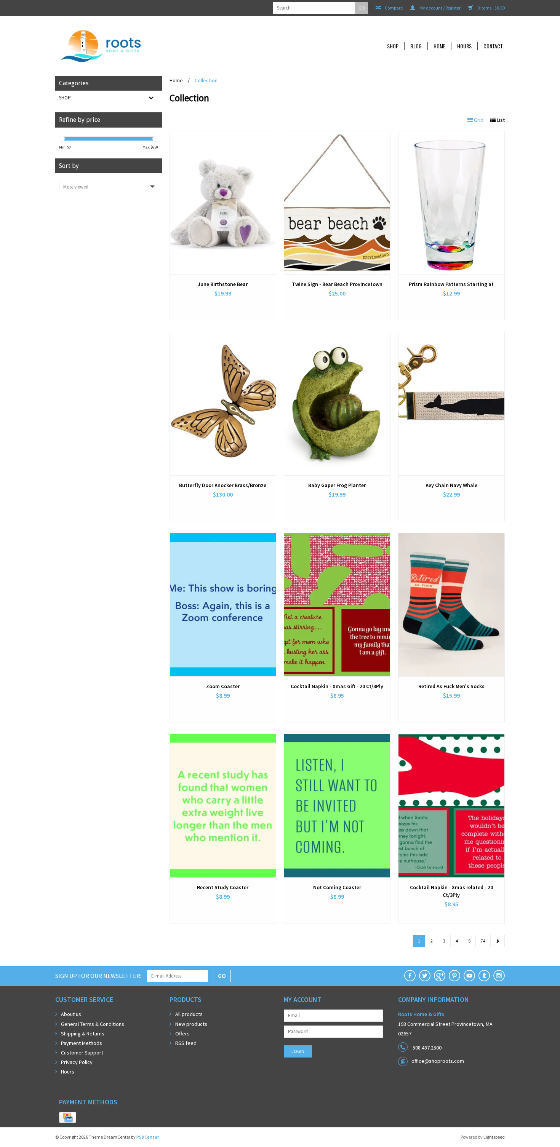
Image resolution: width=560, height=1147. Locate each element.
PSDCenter (147, 1137)
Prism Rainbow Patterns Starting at (451, 284)
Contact (493, 46)
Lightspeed (494, 1137)
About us (71, 1014)
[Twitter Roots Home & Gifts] (424, 975)
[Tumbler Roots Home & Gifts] (484, 975)
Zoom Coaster (223, 686)
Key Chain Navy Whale (451, 485)
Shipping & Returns (82, 1033)
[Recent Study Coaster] (223, 805)
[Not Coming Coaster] (337, 805)
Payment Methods (81, 1043)
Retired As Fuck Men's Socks (451, 686)
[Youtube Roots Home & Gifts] (469, 975)
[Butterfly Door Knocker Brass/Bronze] (223, 403)
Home (439, 46)
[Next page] (497, 941)
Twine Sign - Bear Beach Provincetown (337, 284)
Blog (416, 46)
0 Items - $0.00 (491, 8)
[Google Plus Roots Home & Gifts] (439, 975)
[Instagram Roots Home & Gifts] (499, 975)
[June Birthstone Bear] (223, 202)
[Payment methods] (67, 1117)
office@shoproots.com (437, 1061)
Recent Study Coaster (222, 887)
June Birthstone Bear (223, 284)
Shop (392, 46)
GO (361, 8)
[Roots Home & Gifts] (152, 45)
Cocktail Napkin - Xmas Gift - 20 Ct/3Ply (337, 686)
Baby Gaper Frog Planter (337, 485)
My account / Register (440, 8)
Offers (182, 1033)
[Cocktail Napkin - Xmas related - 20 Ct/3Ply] (451, 805)
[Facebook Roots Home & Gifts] (410, 975)
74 (483, 941)
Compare (393, 8)
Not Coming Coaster (337, 887)
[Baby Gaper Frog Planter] (337, 403)
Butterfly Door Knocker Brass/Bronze (222, 485)
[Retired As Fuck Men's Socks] (451, 604)
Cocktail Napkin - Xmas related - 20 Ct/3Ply (451, 891)
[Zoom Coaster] (223, 604)
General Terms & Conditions (92, 1024)
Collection (206, 80)
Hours (464, 46)
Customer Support (82, 1052)
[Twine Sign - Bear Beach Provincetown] (337, 202)
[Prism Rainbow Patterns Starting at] (451, 202)
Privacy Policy (77, 1062)
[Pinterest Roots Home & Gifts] (454, 975)
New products (191, 1024)
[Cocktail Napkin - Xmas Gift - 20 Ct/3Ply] (337, 604)
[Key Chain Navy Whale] (451, 403)
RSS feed (186, 1043)
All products (189, 1014)
